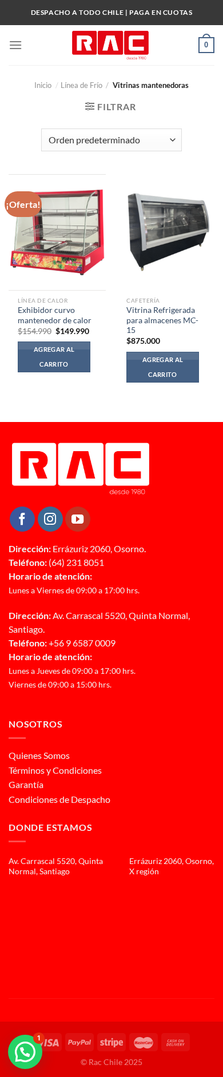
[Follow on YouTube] (77, 519)
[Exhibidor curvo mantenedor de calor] (57, 232)
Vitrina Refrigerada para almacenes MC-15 (162, 320)
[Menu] (15, 45)
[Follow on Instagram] (50, 519)
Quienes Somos (39, 755)
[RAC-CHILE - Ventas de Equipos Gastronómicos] (110, 45)
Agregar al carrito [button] (54, 356)
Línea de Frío (81, 85)
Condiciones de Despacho (59, 799)
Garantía (26, 784)
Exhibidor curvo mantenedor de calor (54, 315)
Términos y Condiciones (55, 770)
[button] (25, 1052)
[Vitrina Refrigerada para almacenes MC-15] (165, 232)
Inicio (46, 85)
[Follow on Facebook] (22, 519)
